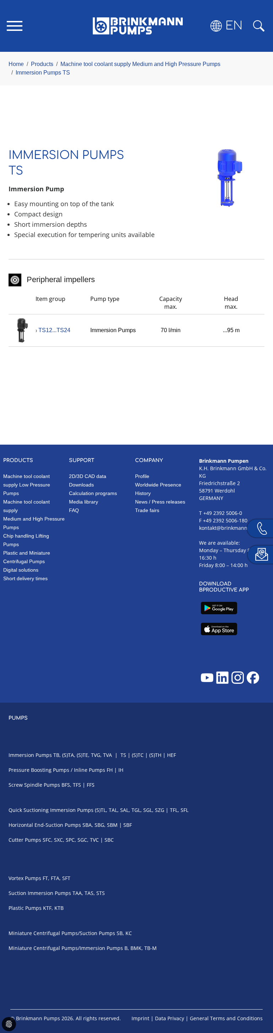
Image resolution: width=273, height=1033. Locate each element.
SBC (109, 839)
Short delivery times (25, 578)
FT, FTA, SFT (57, 878)
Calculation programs (93, 493)
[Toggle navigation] (14, 26)
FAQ (74, 510)
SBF (127, 825)
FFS (91, 784)
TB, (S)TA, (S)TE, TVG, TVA (82, 755)
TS (123, 755)
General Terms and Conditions (226, 1018)
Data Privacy (169, 1018)
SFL (184, 810)
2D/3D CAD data (87, 476)
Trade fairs (147, 510)
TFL (174, 810)
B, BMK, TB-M (140, 948)
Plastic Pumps (25, 908)
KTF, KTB (53, 908)
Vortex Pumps (25, 878)
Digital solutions (20, 570)
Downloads (81, 485)
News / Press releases (160, 502)
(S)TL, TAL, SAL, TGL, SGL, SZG (129, 810)
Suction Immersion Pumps (40, 893)
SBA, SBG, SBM (100, 825)
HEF (171, 755)
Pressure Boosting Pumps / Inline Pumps (57, 769)
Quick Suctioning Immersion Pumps (51, 810)
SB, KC (124, 933)
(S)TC (138, 755)
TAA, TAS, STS (89, 893)
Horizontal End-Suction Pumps (45, 825)
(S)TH (155, 755)
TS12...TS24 (54, 330)
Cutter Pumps (25, 839)
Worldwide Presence (158, 485)
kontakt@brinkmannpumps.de (235, 527)
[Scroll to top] (257, 1003)
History (143, 493)
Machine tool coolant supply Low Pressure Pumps (26, 484)
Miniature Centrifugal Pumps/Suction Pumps (62, 933)
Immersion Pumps (31, 755)
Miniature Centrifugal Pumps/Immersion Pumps (66, 948)
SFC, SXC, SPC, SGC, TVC (71, 839)
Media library (83, 502)
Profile (142, 476)
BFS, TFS (71, 784)
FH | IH (115, 769)
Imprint (140, 1018)
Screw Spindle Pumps (34, 784)
